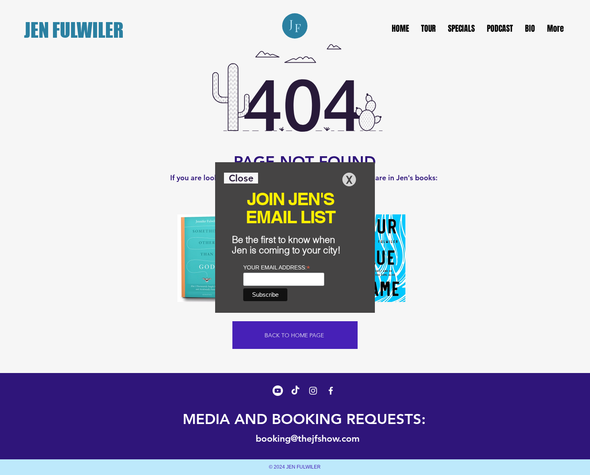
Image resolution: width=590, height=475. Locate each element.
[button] (241, 178)
